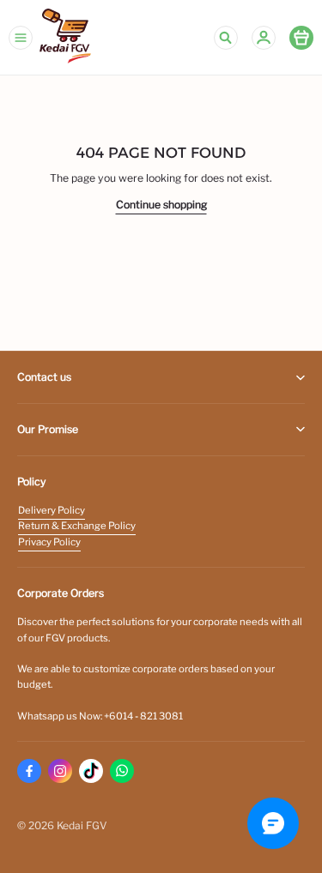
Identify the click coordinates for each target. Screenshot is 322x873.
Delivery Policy (51, 510)
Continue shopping (161, 204)
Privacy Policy (49, 542)
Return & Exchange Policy (77, 526)
